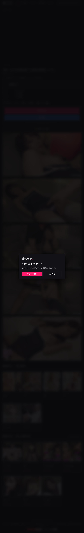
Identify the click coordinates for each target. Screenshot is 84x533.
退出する (52, 274)
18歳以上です (32, 274)
